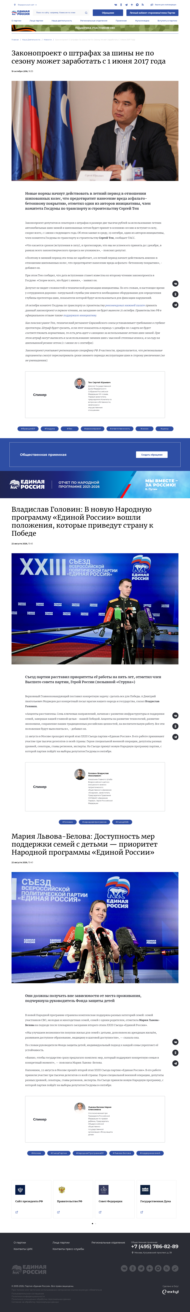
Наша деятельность (62, 20)
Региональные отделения (93, 20)
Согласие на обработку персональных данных (35, 1302)
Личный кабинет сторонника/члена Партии (152, 12)
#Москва (36, 1153)
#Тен (69, 428)
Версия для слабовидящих (165, 4)
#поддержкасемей (150, 1153)
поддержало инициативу (79, 315)
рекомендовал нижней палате (125, 305)
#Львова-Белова (122, 1153)
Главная (15, 40)
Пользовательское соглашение (28, 1294)
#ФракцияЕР (28, 428)
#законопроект (92, 428)
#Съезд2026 (122, 822)
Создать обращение (151, 454)
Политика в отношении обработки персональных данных (41, 1299)
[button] (92, 1223)
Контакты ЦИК (23, 1249)
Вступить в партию (167, 20)
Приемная (121, 20)
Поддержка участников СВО (95, 28)
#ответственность (120, 428)
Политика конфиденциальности (28, 1296)
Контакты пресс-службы (68, 1249)
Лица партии (36, 20)
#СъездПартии (59, 1153)
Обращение (108, 12)
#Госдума (50, 428)
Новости (48, 40)
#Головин (67, 822)
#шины (164, 428)
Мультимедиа (142, 20)
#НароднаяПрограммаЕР (90, 1153)
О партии (16, 20)
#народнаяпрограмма (94, 822)
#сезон (145, 428)
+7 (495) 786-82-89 (154, 1246)
